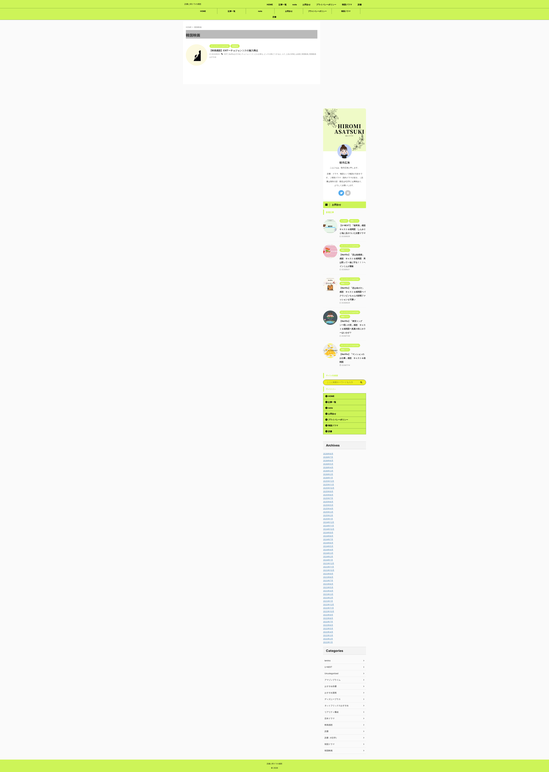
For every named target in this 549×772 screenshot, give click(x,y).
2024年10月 (328, 529)
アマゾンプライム (333, 680)
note (294, 4)
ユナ (283, 54)
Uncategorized (331, 673)
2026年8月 (328, 453)
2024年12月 (328, 522)
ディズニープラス (333, 699)
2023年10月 (328, 570)
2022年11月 (328, 608)
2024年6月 (328, 543)
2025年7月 (328, 498)
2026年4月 (328, 467)
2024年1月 (328, 560)
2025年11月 (328, 484)
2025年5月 (328, 505)
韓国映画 (305, 54)
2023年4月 (328, 591)
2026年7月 (328, 457)
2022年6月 (328, 625)
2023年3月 (328, 594)
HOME (270, 4)
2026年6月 (328, 460)
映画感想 (329, 725)
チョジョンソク (247, 54)
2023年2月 (328, 597)
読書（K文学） (331, 737)
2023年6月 (328, 584)
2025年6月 (328, 501)
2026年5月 (328, 464)
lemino (328, 660)
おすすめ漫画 (331, 692)
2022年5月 (328, 628)
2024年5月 (328, 546)
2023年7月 (328, 580)
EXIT (226, 54)
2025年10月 (328, 488)
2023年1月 (328, 601)
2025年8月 (328, 495)
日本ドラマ (330, 718)
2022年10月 (328, 611)
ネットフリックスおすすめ (337, 705)
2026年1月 (328, 477)
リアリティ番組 (332, 712)
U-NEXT (328, 667)
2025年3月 (328, 512)
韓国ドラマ (347, 4)
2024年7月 (328, 539)
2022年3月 (328, 635)
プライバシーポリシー (326, 4)
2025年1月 (328, 519)
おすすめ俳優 (331, 686)
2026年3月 (328, 471)
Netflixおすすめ (235, 54)
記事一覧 (283, 4)
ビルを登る (258, 54)
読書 (360, 4)
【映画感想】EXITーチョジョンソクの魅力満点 (233, 50)
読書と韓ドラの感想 (274, 764)
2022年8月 (328, 618)
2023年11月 (328, 567)
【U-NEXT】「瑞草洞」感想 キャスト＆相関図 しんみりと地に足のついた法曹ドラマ (354, 229)
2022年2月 (328, 639)
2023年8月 (328, 577)
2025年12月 (328, 481)
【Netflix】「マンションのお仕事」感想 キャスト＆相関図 (353, 358)
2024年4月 (328, 549)
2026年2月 (328, 474)
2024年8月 (328, 536)
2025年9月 (328, 491)
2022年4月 (328, 632)
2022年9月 (328, 615)
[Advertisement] (344, 64)
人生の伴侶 (290, 54)
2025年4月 (328, 508)
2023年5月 (328, 587)
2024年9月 (328, 532)
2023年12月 (328, 563)
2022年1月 (328, 642)
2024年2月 (328, 556)
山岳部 (298, 54)
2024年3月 (328, 553)
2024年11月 (328, 525)
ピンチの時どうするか (272, 54)
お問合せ (307, 4)
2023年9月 (328, 573)
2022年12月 (328, 604)
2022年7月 (328, 621)
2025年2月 (328, 515)
